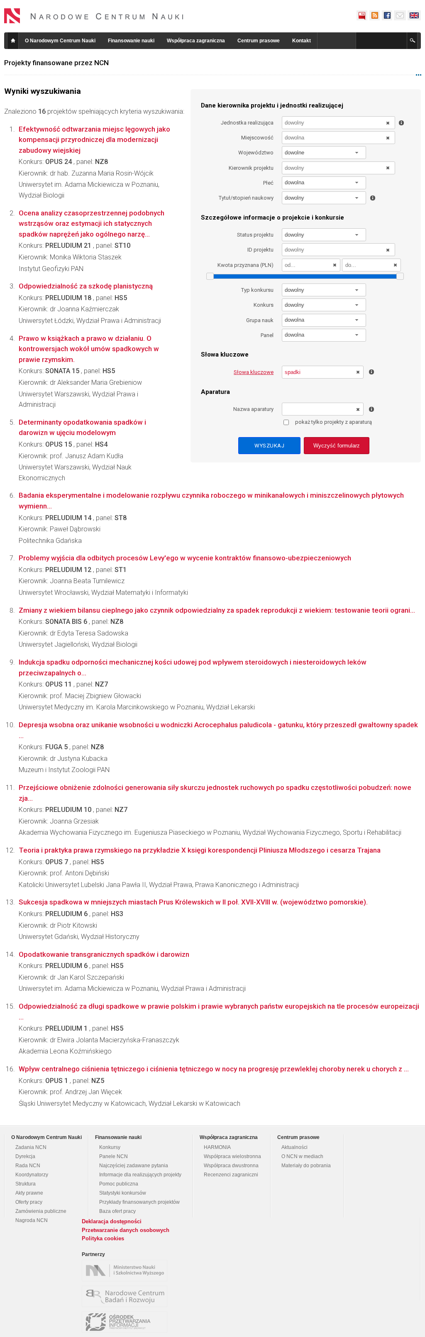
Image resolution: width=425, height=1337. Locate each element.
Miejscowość (257, 137)
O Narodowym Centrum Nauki (60, 41)
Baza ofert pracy (117, 1211)
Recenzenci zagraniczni (231, 1174)
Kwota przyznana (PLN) (245, 265)
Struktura (25, 1183)
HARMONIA (217, 1147)
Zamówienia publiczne (40, 1211)
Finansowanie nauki (131, 41)
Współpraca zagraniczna (196, 41)
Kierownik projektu (251, 168)
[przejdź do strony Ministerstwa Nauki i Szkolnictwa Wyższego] (126, 1270)
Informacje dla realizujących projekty (140, 1174)
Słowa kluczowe (254, 372)
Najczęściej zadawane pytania (133, 1165)
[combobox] (324, 152)
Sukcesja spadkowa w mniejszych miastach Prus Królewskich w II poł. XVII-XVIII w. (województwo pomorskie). (193, 902)
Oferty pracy (28, 1202)
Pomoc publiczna (118, 1183)
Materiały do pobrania (306, 1165)
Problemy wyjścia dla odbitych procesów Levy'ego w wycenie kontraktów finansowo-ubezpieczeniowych (185, 558)
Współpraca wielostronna (232, 1156)
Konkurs (264, 305)
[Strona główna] (93, 15)
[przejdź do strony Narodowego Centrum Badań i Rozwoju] (126, 1296)
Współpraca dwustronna (231, 1165)
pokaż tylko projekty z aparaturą (333, 422)
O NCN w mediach (302, 1156)
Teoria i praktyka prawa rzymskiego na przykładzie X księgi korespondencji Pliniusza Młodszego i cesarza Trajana (200, 850)
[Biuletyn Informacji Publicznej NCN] (362, 15)
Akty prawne (29, 1192)
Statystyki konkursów (122, 1192)
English (414, 15)
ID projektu (260, 250)
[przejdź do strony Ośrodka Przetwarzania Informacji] (126, 1322)
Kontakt (301, 41)
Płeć (268, 183)
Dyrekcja (25, 1156)
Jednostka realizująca (247, 123)
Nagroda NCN (31, 1220)
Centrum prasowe (258, 41)
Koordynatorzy (31, 1174)
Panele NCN (113, 1156)
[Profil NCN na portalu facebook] (386, 15)
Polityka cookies (103, 1238)
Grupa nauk (260, 320)
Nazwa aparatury (253, 409)
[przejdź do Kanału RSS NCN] (374, 15)
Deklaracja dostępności (112, 1221)
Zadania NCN (30, 1147)
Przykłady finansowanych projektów (139, 1202)
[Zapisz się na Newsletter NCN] (400, 15)
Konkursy (109, 1147)
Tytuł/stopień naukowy (246, 198)
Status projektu (255, 235)
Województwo (256, 152)
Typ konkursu (257, 290)
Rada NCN (27, 1165)
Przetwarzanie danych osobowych (125, 1230)
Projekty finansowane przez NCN (56, 63)
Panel (267, 335)
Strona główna (13, 40)
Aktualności (294, 1147)
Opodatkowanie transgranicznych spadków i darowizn (104, 954)
